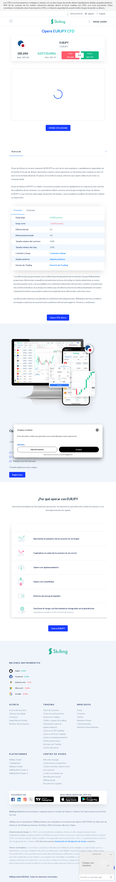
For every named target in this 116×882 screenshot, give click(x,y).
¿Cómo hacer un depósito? (54, 763)
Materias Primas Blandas (88, 727)
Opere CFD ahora (58, 317)
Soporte (91, 14)
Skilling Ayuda (49, 780)
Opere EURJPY (58, 628)
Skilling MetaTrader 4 (18, 770)
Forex (79, 710)
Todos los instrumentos (53, 713)
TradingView (15, 763)
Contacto (13, 717)
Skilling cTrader (16, 766)
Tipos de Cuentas (51, 710)
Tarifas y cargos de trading (54, 720)
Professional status (51, 741)
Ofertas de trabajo (17, 713)
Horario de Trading (51, 717)
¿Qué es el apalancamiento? (55, 737)
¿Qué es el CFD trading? (53, 730)
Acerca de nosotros (18, 710)
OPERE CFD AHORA (58, 128)
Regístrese (17, 475)
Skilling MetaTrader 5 (18, 773)
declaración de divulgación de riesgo (70, 841)
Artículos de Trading (52, 744)
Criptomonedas (84, 724)
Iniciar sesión (100, 21)
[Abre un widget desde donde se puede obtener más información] (96, 866)
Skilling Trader (15, 759)
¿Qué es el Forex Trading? (54, 734)
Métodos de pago (51, 759)
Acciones (81, 713)
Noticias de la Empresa (19, 724)
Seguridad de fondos (18, 720)
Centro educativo (51, 747)
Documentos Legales (52, 783)
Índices (80, 717)
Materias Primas (84, 720)
